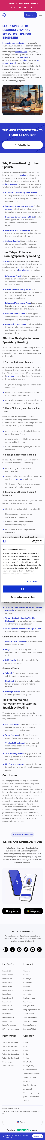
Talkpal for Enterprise (10, 1050)
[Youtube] (19, 949)
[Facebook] (26, 949)
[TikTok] (12, 949)
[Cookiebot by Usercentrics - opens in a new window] (32, 541)
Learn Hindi (6, 1013)
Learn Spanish (7, 975)
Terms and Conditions (31, 1073)
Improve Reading (29, 1025)
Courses (26, 975)
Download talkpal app (24, 834)
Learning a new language (13, 43)
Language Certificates (31, 1009)
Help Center (27, 1062)
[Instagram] (5, 949)
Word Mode (27, 1002)
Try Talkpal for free (22, 145)
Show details (32, 581)
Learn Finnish (7, 1002)
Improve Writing (29, 1029)
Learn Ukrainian (8, 990)
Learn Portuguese (9, 1025)
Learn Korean (7, 1021)
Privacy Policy (28, 1066)
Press (25, 1050)
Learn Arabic (7, 1006)
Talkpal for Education (10, 1042)
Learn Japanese (8, 1017)
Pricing (26, 1054)
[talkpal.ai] (4, 15)
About (25, 1042)
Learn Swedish (7, 998)
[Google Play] (33, 911)
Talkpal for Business (10, 1046)
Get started (30, 15)
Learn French (7, 979)
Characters (27, 982)
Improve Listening (30, 1017)
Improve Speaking (30, 1021)
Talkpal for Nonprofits (10, 1054)
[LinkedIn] (32, 949)
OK (22, 589)
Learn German (7, 986)
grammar (24, 57)
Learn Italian (7, 982)
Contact (26, 1058)
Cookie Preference (30, 1070)
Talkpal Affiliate (8, 1066)
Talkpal (25, 60)
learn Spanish (21, 51)
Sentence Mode (29, 998)
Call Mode (27, 994)
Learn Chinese (7, 1009)
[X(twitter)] (39, 949)
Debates (26, 986)
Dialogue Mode (29, 1006)
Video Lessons (28, 1013)
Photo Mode (27, 990)
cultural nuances (9, 184)
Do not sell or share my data (22, 597)
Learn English (7, 971)
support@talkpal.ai (26, 941)
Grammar (26, 971)
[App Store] (11, 911)
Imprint (26, 1100)
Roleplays (27, 979)
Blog (25, 1046)
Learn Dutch (6, 994)
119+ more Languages (10, 1029)
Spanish (13, 63)
